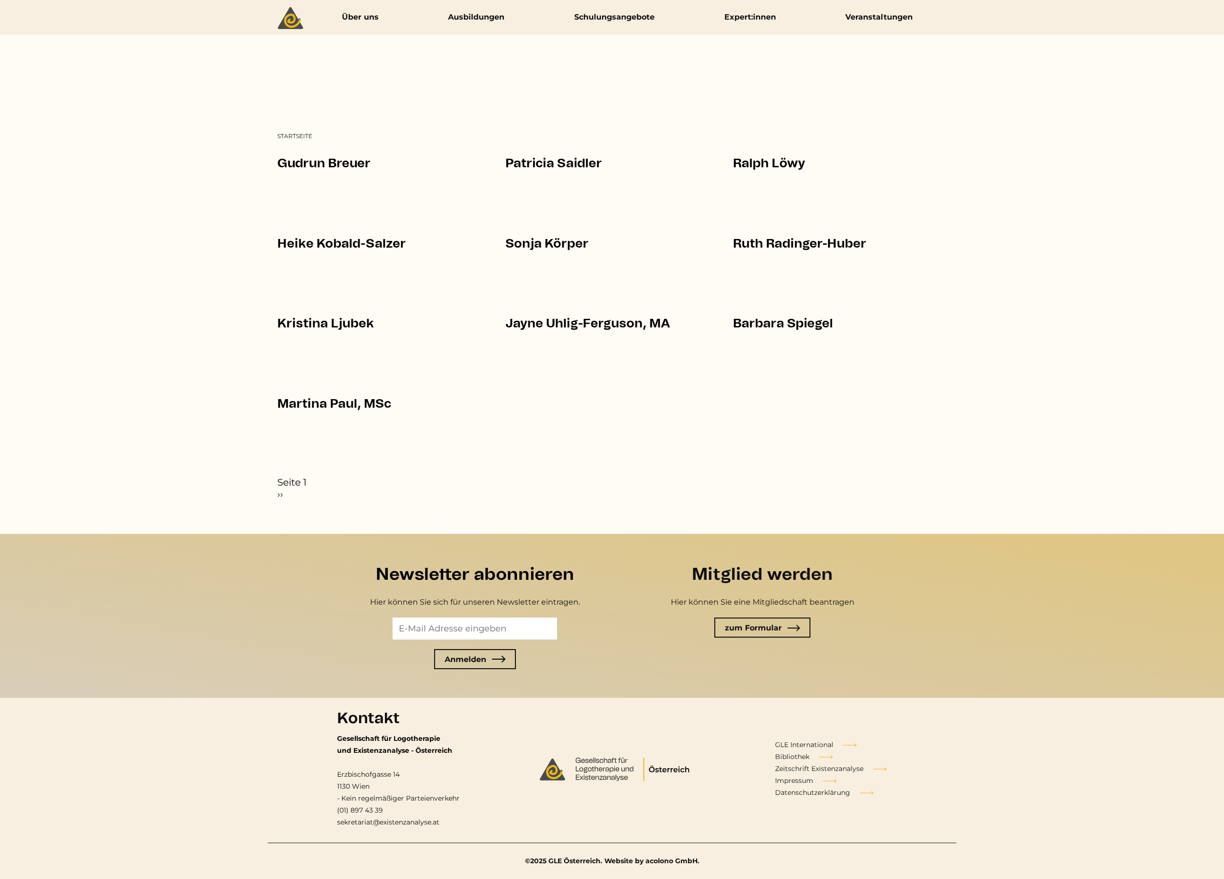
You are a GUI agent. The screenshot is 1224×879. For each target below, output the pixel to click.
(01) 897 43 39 (360, 810)
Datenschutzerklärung (812, 792)
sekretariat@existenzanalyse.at (388, 822)
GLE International (804, 744)
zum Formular (753, 627)
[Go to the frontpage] (293, 19)
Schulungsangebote (614, 17)
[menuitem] (294, 136)
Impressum (794, 780)
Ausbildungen (476, 17)
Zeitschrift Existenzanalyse (819, 768)
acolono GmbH (671, 861)
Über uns (360, 17)
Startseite (294, 136)
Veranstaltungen (879, 17)
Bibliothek (792, 756)
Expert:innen (750, 17)
